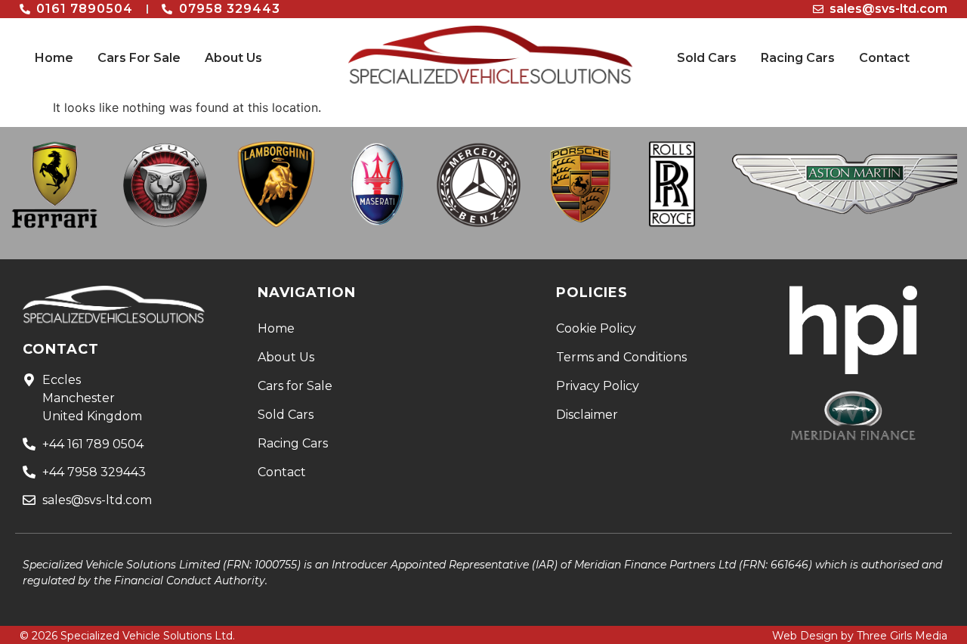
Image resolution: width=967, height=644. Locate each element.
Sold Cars (707, 58)
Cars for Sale (295, 386)
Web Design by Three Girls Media (859, 635)
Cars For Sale (139, 58)
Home (54, 58)
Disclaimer (587, 414)
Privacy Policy (597, 386)
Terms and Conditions (621, 357)
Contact (884, 58)
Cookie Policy (596, 328)
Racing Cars (798, 58)
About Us (233, 58)
